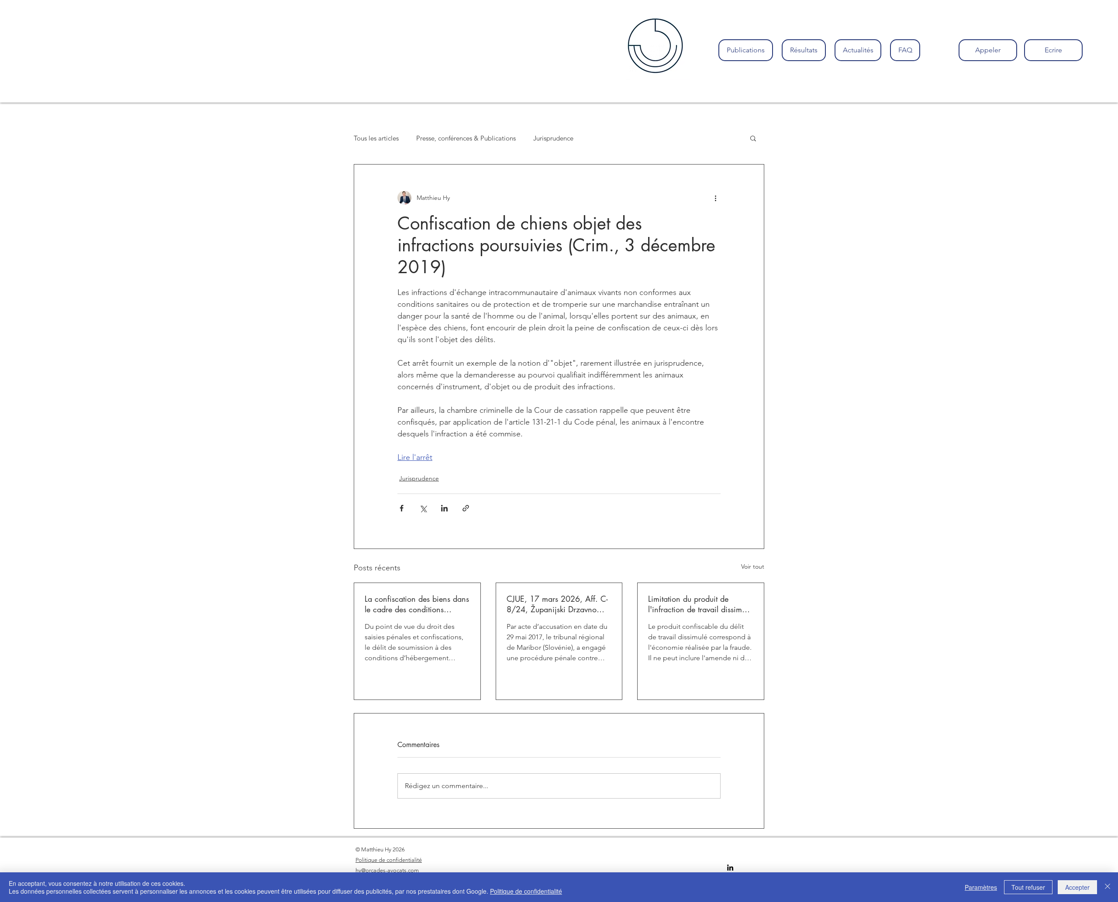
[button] (753, 137)
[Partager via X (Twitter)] (423, 508)
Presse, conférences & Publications (466, 138)
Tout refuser (1028, 887)
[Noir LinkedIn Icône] (730, 867)
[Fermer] (1107, 887)
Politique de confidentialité (526, 891)
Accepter (1077, 887)
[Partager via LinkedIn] (444, 508)
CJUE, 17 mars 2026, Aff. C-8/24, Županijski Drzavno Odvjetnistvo (557, 603)
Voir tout (752, 566)
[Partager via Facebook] (401, 508)
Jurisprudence (553, 138)
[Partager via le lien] (466, 508)
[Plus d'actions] (715, 197)
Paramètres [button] (981, 887)
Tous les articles (376, 138)
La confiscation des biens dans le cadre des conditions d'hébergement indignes (417, 603)
